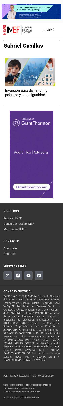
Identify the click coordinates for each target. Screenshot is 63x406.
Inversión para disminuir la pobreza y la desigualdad (26, 92)
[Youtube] (28, 275)
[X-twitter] (7, 275)
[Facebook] (18, 275)
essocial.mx (32, 397)
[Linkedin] (39, 275)
